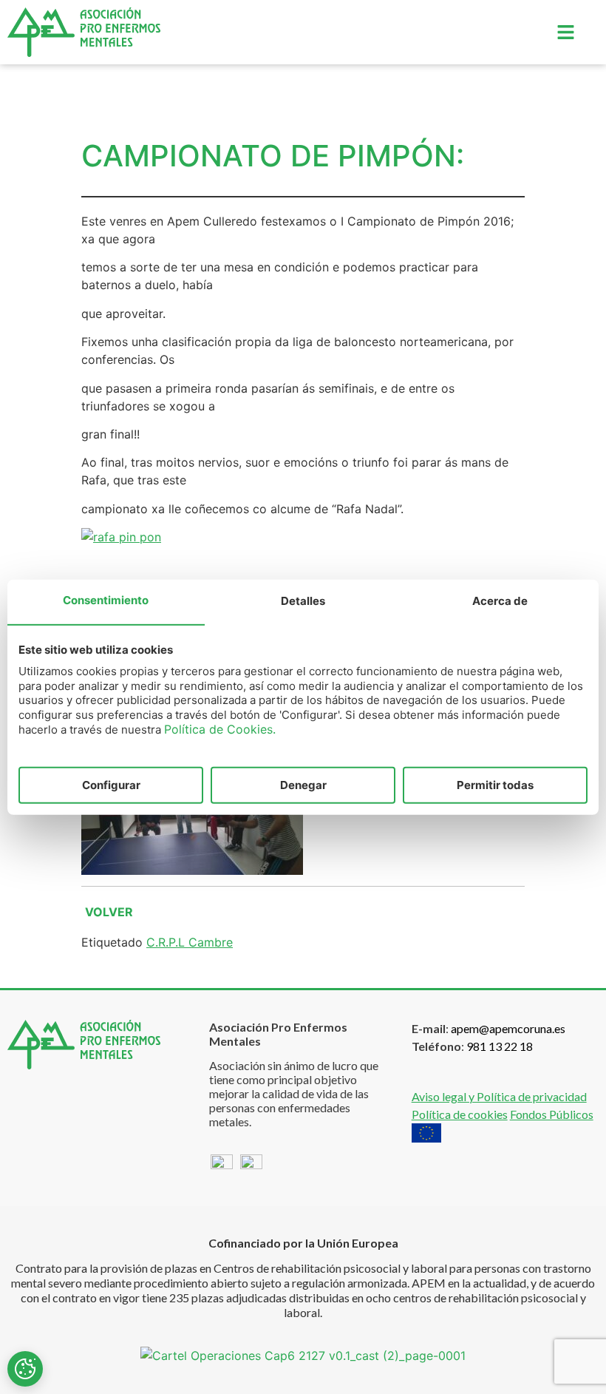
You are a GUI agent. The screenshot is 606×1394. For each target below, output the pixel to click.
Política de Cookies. (220, 729)
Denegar (303, 784)
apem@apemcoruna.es (508, 1028)
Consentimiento (106, 600)
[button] (565, 32)
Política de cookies (460, 1114)
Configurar (111, 784)
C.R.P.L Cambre (189, 942)
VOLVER (109, 911)
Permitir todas (495, 784)
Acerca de (500, 601)
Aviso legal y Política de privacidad (499, 1096)
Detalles (303, 601)
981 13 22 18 (499, 1046)
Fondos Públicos (551, 1114)
